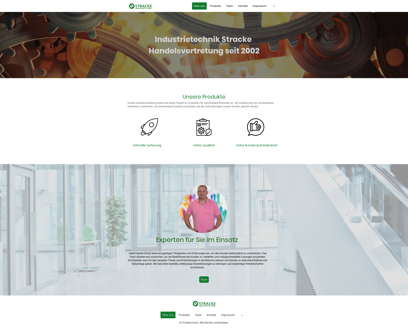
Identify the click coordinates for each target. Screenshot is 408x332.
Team (204, 279)
